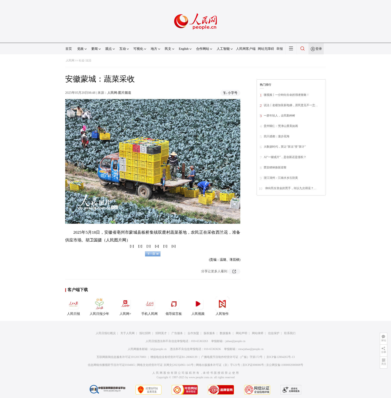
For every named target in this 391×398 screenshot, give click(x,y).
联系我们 (289, 333)
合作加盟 (193, 333)
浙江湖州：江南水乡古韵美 (281, 177)
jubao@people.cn (235, 341)
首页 (68, 48)
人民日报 (73, 313)
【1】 (131, 246)
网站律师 (257, 333)
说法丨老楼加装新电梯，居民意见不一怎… (291, 105)
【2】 (140, 246)
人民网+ (125, 313)
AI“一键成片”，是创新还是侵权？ (285, 157)
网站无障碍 (266, 48)
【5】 (165, 246)
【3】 (148, 246)
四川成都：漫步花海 (276, 136)
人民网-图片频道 (119, 92)
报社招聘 (145, 333)
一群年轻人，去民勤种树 (279, 115)
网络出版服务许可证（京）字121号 (218, 364)
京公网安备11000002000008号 (284, 364)
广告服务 (177, 333)
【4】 (156, 246)
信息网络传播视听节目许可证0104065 (111, 364)
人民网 (70, 60)
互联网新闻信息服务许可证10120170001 (121, 357)
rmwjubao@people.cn (251, 349)
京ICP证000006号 (253, 364)
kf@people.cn (158, 349)
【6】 (173, 246)
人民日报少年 (99, 313)
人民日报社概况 (106, 333)
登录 (318, 48)
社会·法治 (85, 60)
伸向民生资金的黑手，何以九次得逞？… (290, 188)
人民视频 (197, 313)
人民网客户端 (246, 48)
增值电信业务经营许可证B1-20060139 (173, 357)
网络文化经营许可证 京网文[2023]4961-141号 (165, 364)
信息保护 (273, 333)
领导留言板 (174, 313)
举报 (279, 48)
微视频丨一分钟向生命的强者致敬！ (286, 94)
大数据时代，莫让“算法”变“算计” (285, 146)
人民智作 (222, 313)
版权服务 (209, 333)
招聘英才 (161, 333)
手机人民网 (149, 313)
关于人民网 (127, 333)
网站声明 (241, 333)
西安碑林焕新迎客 (275, 167)
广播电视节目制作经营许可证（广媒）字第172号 (231, 357)
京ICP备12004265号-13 (280, 357)
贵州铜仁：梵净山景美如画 (281, 126)
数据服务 (225, 333)
